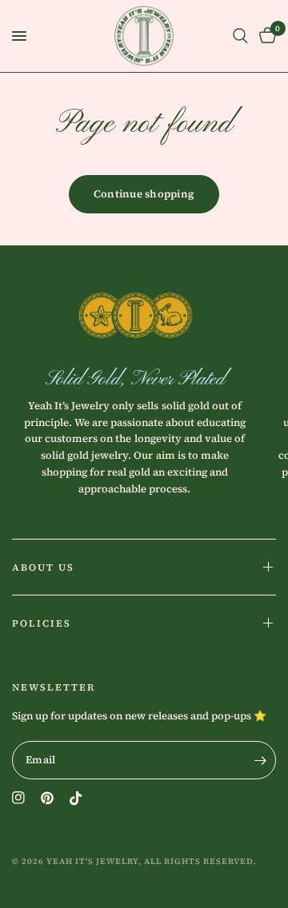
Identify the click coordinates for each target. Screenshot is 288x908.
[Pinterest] (47, 798)
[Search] (240, 36)
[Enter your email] (260, 760)
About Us (43, 567)
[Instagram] (18, 797)
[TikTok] (76, 798)
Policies (41, 623)
